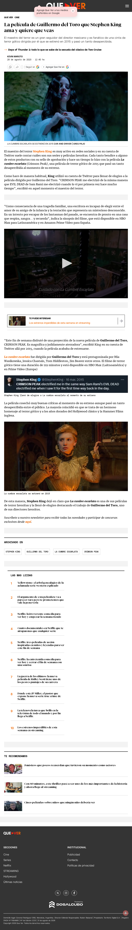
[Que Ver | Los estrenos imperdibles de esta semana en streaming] (121, 321)
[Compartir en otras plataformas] (17, 67)
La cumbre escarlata (66, 552)
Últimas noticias (12, 882)
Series (7, 860)
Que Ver (8, 17)
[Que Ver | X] (57, 893)
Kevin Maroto (15, 57)
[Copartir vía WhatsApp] (10, 67)
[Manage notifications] (125, 913)
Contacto (72, 860)
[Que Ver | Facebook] (74, 893)
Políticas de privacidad (80, 865)
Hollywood (9, 876)
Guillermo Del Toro (37, 552)
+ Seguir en (29, 67)
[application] (66, 263)
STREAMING (11, 871)
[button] (127, 6)
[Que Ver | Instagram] (66, 893)
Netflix (7, 865)
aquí (28, 521)
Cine (6, 854)
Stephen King (42, 151)
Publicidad (73, 854)
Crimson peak (91, 552)
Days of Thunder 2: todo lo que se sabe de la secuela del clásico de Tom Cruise (54, 50)
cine (17, 17)
